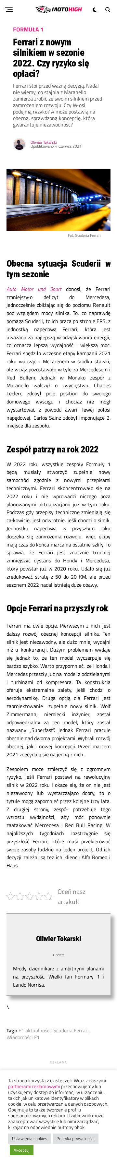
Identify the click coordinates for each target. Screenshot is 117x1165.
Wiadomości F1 (23, 1037)
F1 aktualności (35, 1030)
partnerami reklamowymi (34, 1086)
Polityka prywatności (76, 1138)
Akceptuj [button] (22, 1150)
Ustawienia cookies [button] (29, 1138)
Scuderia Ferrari (71, 1030)
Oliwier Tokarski (44, 142)
